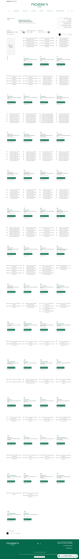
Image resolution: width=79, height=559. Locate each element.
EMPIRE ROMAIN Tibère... (61, 285)
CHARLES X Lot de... (43, 475)
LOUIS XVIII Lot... (26, 475)
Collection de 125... (27, 96)
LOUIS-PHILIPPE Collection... (11, 513)
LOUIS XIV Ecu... (59, 361)
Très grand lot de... (43, 247)
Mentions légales (43, 552)
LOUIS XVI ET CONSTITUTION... (61, 437)
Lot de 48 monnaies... (10, 323)
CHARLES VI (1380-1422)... (11, 361)
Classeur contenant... (43, 285)
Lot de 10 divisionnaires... (60, 475)
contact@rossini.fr (69, 548)
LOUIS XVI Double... (27, 437)
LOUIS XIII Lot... (26, 361)
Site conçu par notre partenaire (39, 556)
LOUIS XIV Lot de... (26, 399)
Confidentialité (37, 552)
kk (7, 58)
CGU (34, 552)
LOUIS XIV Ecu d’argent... (44, 361)
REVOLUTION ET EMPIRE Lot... (12, 475)
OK (23, 32)
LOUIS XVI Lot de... (43, 437)
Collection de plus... (27, 58)
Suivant (70, 34)
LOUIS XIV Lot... (9, 399)
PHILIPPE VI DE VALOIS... (60, 323)
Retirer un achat (10, 1)
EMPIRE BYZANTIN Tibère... (28, 323)
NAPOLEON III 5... (26, 513)
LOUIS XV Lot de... (59, 399)
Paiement (15, 1)
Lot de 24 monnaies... (43, 323)
